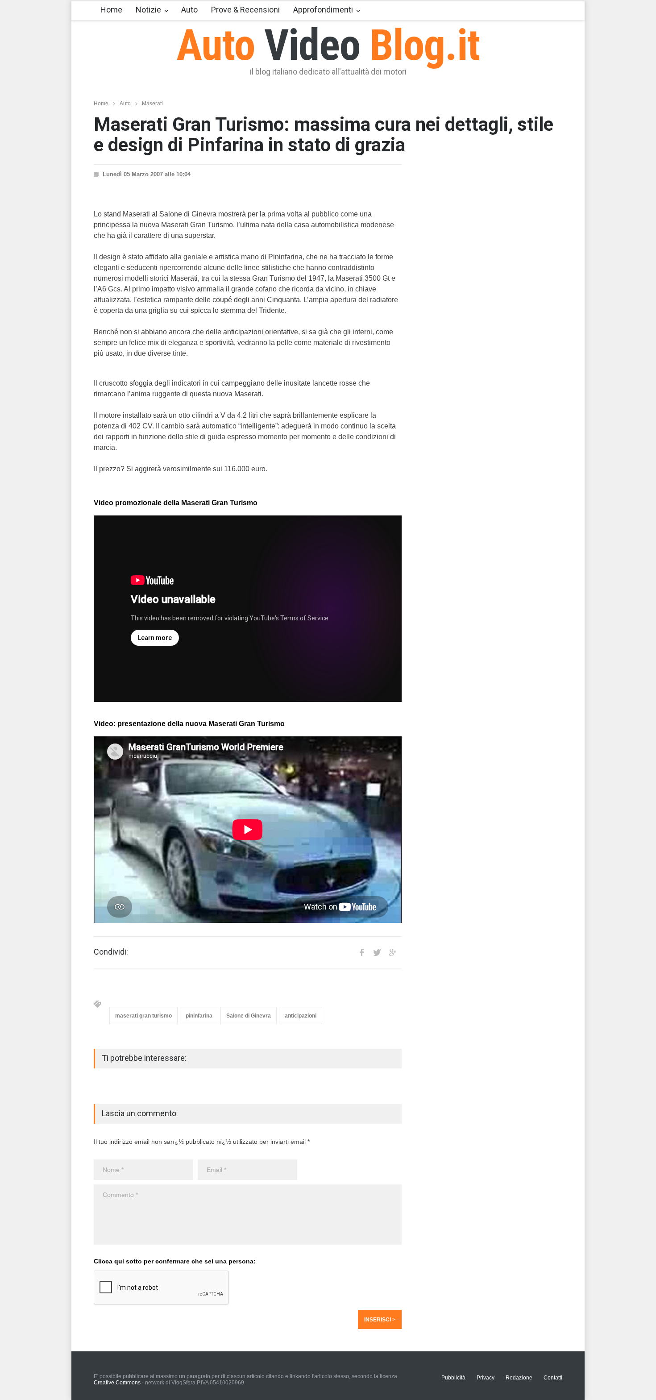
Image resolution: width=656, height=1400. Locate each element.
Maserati (152, 103)
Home (111, 9)
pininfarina (199, 1016)
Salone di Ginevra (248, 1016)
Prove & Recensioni (245, 9)
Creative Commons (117, 1382)
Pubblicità (453, 1378)
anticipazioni (300, 1016)
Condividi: (111, 952)
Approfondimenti (323, 9)
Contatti (553, 1378)
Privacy (485, 1378)
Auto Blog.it (328, 45)
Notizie (148, 9)
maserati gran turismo (143, 1016)
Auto (189, 9)
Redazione (519, 1378)
